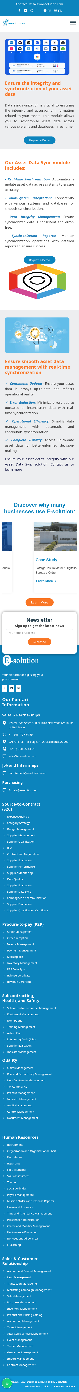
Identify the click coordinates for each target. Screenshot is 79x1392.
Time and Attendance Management (29, 1213)
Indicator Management (21, 1052)
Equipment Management (22, 1014)
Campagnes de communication (26, 898)
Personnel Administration (23, 1219)
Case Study (15, 559)
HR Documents (16, 1169)
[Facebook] (19, 11)
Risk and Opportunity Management (29, 1074)
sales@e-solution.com (48, 4)
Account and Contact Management (28, 1271)
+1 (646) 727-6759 (21, 734)
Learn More (13, 581)
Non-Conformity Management (25, 1080)
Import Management (20, 1358)
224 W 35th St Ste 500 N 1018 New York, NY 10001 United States (41, 725)
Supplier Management (20, 835)
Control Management (20, 1111)
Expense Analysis (17, 816)
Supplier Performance (20, 866)
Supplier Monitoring (19, 873)
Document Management (22, 1118)
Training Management (20, 1027)
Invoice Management (20, 944)
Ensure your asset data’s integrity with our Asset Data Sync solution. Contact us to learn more (39, 464)
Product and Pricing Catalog (24, 1315)
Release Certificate (18, 975)
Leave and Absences (19, 1207)
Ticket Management (19, 1327)
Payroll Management (20, 1194)
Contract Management (20, 1365)
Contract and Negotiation (22, 854)
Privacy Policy (32, 1386)
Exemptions (14, 1020)
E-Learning (13, 1245)
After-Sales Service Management (27, 1333)
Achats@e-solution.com (23, 790)
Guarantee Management (22, 1352)
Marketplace (14, 956)
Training (11, 1182)
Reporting (13, 1163)
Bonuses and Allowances (22, 1238)
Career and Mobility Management (28, 1226)
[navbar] (74, 21)
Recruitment (14, 1144)
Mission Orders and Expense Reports (30, 1201)
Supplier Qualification (20, 841)
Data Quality (14, 879)
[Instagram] (32, 11)
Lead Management (18, 1277)
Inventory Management (21, 963)
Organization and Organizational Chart (31, 1151)
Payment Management (21, 950)
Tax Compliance (16, 1086)
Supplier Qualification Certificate (27, 910)
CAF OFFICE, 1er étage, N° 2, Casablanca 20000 (39, 741)
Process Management (20, 1093)
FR (49, 10)
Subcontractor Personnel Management (31, 1008)
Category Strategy (18, 823)
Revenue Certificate (18, 981)
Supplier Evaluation (19, 860)
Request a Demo (39, 140)
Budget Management (20, 829)
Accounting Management (22, 1321)
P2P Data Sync (15, 969)
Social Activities (16, 1188)
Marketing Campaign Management (28, 1290)
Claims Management (19, 1068)
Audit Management (19, 1105)
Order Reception (17, 938)
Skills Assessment (17, 1176)
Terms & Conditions (64, 1386)
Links (47, 1386)
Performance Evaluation (21, 1232)
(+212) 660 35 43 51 (22, 749)
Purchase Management (21, 1302)
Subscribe (39, 642)
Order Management (19, 931)
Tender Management (19, 1346)
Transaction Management (22, 1283)
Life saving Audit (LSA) (21, 1039)
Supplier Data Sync (18, 891)
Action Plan (13, 1033)
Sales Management (18, 1296)
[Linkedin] (25, 11)
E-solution (61, 1381)
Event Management (19, 1340)
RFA (9, 848)
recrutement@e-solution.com (27, 773)
